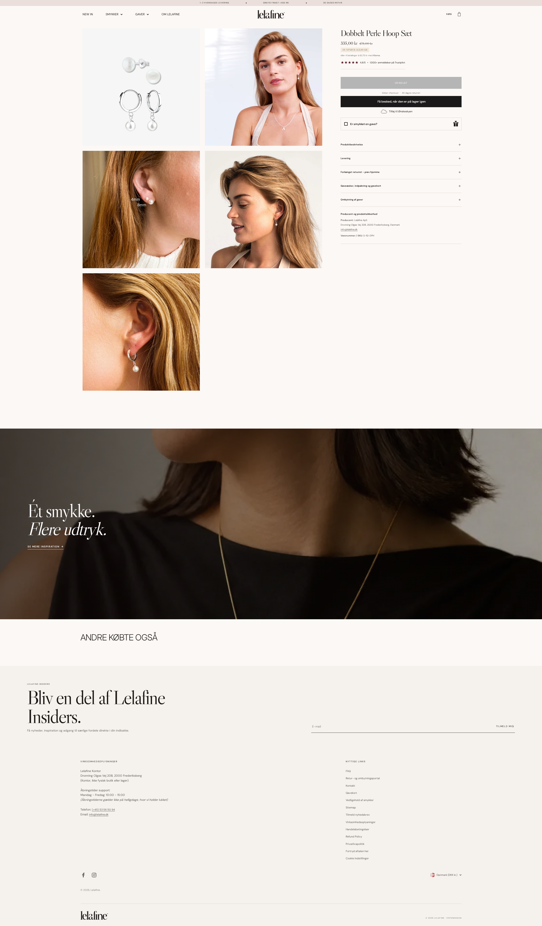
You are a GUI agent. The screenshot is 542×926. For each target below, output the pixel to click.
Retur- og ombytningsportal (363, 778)
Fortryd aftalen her (357, 851)
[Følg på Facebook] (83, 875)
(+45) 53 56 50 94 (103, 809)
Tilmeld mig (505, 726)
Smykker (112, 14)
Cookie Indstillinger (357, 858)
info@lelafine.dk (349, 229)
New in (88, 14)
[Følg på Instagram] (94, 875)
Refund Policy (354, 836)
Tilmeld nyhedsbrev (358, 814)
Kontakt (350, 785)
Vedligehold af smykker (360, 800)
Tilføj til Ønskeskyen (400, 111)
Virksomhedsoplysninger (361, 822)
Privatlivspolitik (355, 844)
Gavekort (351, 793)
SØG (449, 14)
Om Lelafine (171, 14)
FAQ (348, 771)
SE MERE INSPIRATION (46, 546)
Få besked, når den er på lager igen (401, 101)
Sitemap (351, 807)
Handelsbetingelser (357, 829)
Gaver (140, 14)
